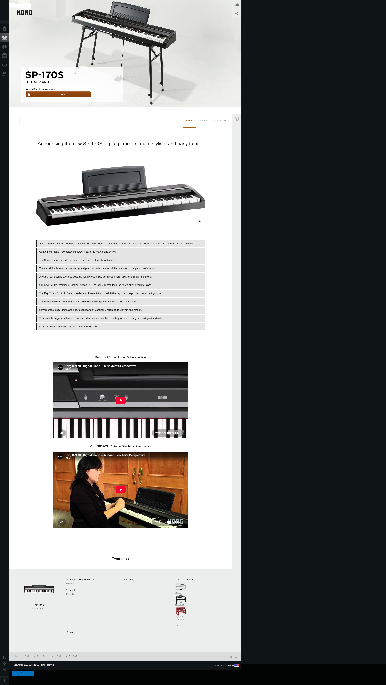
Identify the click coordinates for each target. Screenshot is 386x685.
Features (5, 46)
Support (5, 65)
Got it (23, 673)
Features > (120, 559)
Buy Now (241, 160)
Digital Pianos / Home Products (51, 656)
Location (5, 664)
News (5, 658)
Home (5, 28)
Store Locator (5, 74)
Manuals (240, 175)
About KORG (5, 680)
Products (5, 37)
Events (5, 56)
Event (239, 189)
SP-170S (73, 656)
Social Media (5, 670)
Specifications (221, 120)
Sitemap (233, 657)
